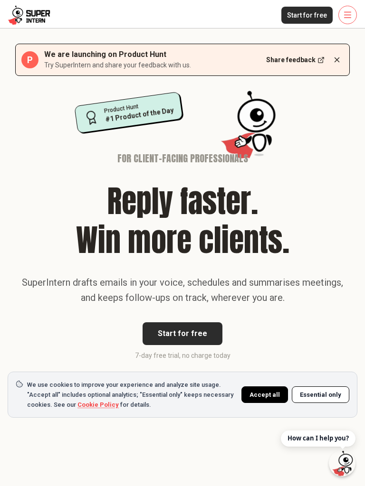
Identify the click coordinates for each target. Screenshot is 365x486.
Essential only (320, 394)
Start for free (307, 15)
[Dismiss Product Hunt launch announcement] (337, 59)
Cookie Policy (98, 404)
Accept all (265, 394)
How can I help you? (318, 438)
